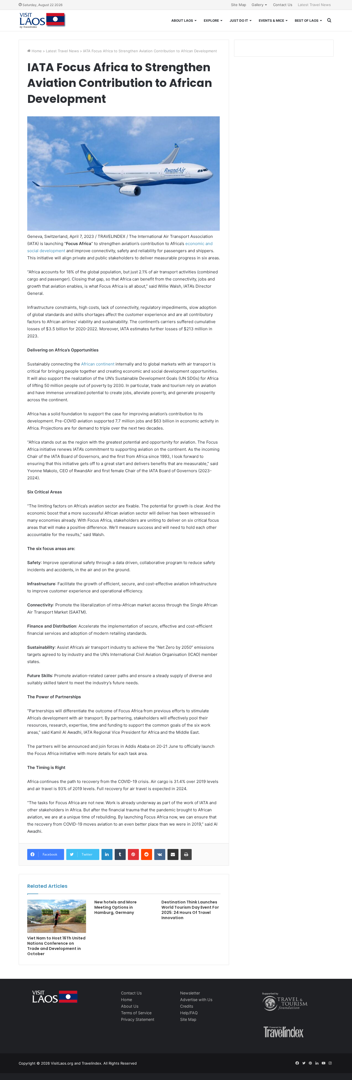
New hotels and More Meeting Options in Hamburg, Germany (115, 907)
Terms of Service (136, 1012)
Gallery (257, 4)
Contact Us (282, 4)
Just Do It (239, 20)
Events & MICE (271, 20)
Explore (211, 20)
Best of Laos (306, 20)
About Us (129, 1006)
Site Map (238, 4)
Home (36, 51)
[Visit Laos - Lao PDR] (42, 20)
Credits (186, 1006)
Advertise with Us (196, 999)
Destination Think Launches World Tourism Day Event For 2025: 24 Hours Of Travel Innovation (190, 909)
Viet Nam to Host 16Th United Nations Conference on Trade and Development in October (56, 946)
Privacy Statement (137, 1019)
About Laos (182, 20)
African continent (97, 364)
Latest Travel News (314, 4)
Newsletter (190, 993)
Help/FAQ (189, 1012)
